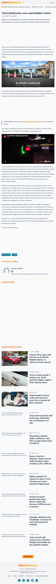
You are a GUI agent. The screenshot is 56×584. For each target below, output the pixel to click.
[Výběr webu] (23, 2)
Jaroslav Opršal (5, 16)
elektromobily (6, 255)
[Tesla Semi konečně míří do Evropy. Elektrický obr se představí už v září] (15, 419)
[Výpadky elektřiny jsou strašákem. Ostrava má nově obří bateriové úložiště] (15, 521)
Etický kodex (29, 576)
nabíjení (14, 255)
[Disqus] (28, 303)
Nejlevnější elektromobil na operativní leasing (17, 7)
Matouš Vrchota (32, 433)
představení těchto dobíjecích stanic (32, 122)
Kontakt (21, 576)
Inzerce (15, 576)
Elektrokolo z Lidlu (37, 7)
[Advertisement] (28, 34)
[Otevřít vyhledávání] (50, 3)
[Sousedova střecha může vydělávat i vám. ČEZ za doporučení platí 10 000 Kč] (15, 439)
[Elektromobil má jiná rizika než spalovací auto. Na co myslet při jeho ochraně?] (15, 399)
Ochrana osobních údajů (42, 576)
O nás (9, 576)
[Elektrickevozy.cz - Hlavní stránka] (11, 2)
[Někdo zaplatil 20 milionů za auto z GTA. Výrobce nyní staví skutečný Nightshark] (15, 480)
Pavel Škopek (32, 351)
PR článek (31, 392)
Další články (28, 556)
